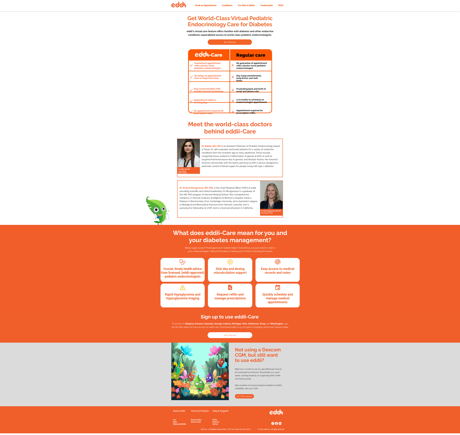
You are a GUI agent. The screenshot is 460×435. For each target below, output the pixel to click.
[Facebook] (276, 423)
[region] (188, 157)
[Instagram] (272, 423)
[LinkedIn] (280, 423)
